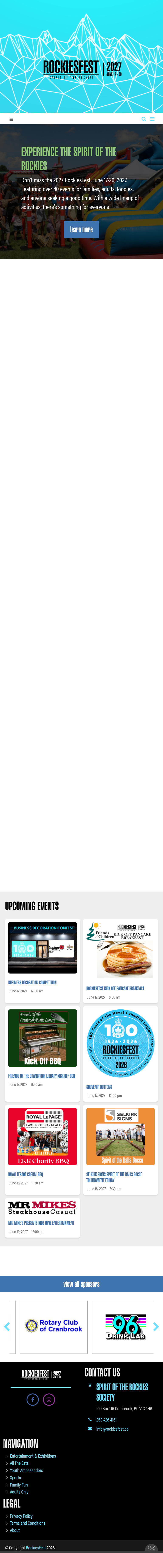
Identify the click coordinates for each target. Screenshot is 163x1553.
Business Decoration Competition (32, 983)
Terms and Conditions (27, 1522)
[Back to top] (156, 1536)
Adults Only (19, 1491)
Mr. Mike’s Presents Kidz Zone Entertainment (41, 1223)
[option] (81, 745)
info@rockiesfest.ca (112, 1428)
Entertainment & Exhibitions (33, 1455)
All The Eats (19, 1462)
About (15, 1529)
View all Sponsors (81, 1284)
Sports (15, 1477)
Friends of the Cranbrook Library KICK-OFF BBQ (41, 1076)
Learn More (81, 229)
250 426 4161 (106, 1419)
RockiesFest (36, 1547)
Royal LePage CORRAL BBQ (25, 1174)
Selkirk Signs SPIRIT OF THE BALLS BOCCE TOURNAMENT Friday (114, 1177)
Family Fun (19, 1484)
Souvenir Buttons (99, 1087)
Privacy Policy (21, 1515)
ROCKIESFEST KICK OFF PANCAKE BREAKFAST (115, 989)
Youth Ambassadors (26, 1470)
